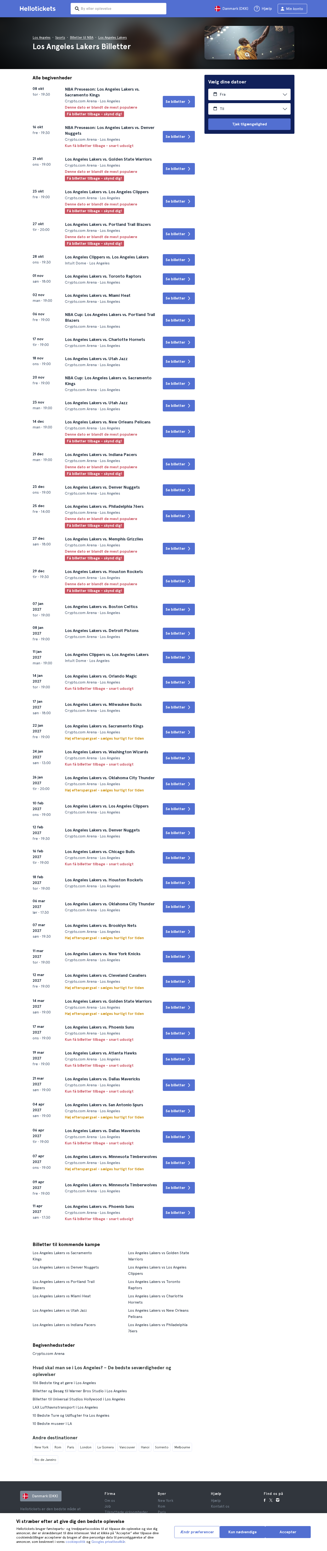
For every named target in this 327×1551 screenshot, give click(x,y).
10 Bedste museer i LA (52, 1423)
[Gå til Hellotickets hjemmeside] (38, 9)
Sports (60, 37)
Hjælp (216, 1500)
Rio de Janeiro (45, 1460)
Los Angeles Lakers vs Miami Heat (62, 1296)
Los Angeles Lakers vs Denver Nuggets (66, 1267)
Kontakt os (220, 1506)
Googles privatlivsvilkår (108, 1542)
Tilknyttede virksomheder (126, 1512)
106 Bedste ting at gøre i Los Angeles (64, 1383)
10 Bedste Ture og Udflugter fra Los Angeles (71, 1415)
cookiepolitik (75, 1542)
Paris (70, 1447)
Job (108, 1506)
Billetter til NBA (81, 37)
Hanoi (145, 1447)
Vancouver (127, 1447)
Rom (57, 1447)
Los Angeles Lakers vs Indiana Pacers (64, 1325)
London (85, 1447)
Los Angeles (42, 37)
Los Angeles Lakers (112, 37)
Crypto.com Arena (48, 1353)
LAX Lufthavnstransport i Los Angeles (65, 1407)
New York (41, 1447)
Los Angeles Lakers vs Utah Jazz (60, 1310)
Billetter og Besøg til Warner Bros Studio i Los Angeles (80, 1391)
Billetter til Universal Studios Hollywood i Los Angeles (79, 1399)
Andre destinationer (55, 1437)
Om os (110, 1500)
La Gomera (105, 1447)
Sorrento (162, 1447)
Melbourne (182, 1447)
